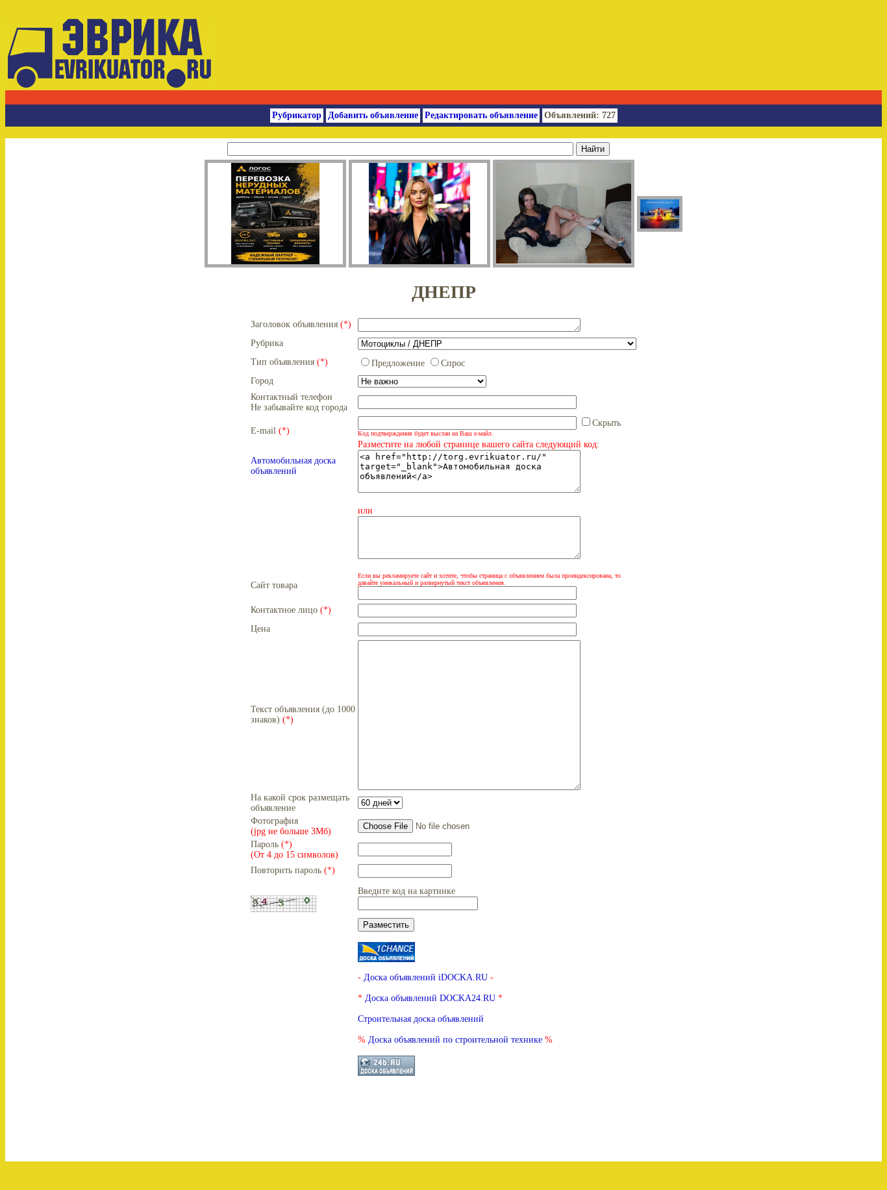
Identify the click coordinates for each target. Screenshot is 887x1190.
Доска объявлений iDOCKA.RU (426, 977)
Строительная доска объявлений (421, 1019)
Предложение (398, 363)
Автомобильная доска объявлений (293, 466)
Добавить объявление (373, 115)
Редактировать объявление (481, 115)
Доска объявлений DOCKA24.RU (430, 998)
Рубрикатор (296, 115)
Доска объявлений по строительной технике (455, 1040)
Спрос (453, 363)
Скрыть (606, 423)
